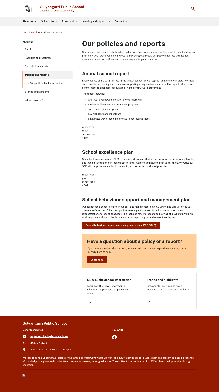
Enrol (28, 49)
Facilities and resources (38, 58)
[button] (29, 21)
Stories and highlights (162, 280)
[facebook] (114, 338)
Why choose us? (34, 100)
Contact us (96, 259)
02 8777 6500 (38, 343)
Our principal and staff (37, 66)
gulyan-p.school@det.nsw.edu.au (49, 336)
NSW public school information (109, 280)
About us (35, 32)
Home (25, 32)
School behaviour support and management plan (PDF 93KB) (121, 225)
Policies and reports (37, 74)
